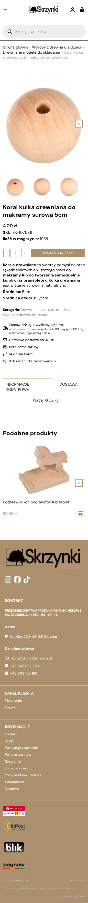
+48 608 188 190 (23, 673)
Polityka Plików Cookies (23, 775)
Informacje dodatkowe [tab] (17, 387)
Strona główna (15, 47)
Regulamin (13, 761)
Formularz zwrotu (18, 768)
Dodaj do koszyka (58, 253)
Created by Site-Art (71, 896)
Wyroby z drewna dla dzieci (56, 47)
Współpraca (14, 782)
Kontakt (11, 734)
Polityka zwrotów (18, 754)
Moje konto (13, 700)
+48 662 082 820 (24, 666)
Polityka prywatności (21, 748)
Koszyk (10, 707)
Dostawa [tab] (68, 384)
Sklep (9, 741)
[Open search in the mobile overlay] (44, 31)
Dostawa (12, 788)
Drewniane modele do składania (31, 52)
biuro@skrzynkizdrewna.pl (31, 658)
